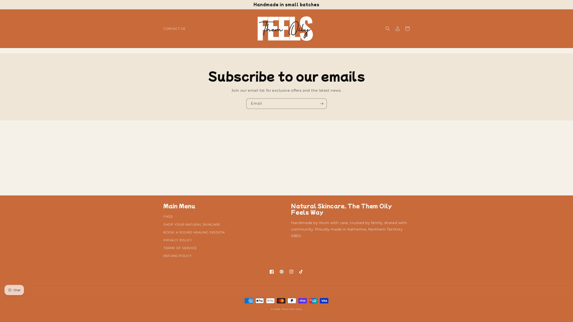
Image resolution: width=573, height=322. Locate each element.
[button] (388, 29)
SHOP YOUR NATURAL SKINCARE (191, 224)
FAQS (168, 216)
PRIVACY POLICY (177, 240)
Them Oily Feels (292, 309)
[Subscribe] (322, 103)
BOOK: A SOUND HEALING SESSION (193, 232)
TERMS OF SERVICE (180, 248)
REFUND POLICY (177, 256)
